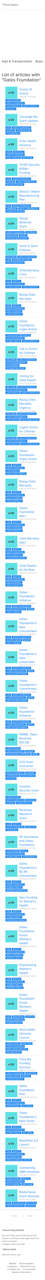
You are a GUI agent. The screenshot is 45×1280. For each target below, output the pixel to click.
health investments (16, 474)
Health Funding (14, 311)
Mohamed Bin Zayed (22, 260)
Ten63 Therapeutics (26, 182)
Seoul (24, 851)
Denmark (31, 773)
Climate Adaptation (16, 609)
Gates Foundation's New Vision (28, 1117)
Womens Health (14, 917)
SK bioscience (29, 857)
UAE (8, 260)
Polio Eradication (15, 263)
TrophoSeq (12, 830)
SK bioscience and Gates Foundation (28, 841)
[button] (6, 63)
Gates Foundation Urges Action (28, 325)
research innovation (16, 890)
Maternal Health (14, 988)
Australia (31, 232)
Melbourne (12, 235)
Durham (10, 182)
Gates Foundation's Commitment (28, 684)
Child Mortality (30, 287)
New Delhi (18, 152)
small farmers (13, 612)
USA (8, 128)
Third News (10, 4)
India (9, 152)
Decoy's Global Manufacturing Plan (29, 195)
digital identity (30, 106)
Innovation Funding (16, 920)
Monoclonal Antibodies (18, 754)
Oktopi (23, 235)
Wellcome (27, 158)
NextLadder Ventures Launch (27, 1033)
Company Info (13, 1269)
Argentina (31, 1073)
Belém (30, 609)
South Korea (12, 851)
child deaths (13, 471)
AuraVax (10, 803)
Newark (30, 751)
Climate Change (14, 640)
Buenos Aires (13, 1076)
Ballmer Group (14, 1052)
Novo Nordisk (13, 158)
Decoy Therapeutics (28, 208)
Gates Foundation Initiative (26, 596)
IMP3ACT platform (15, 211)
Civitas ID (11, 109)
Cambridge (11, 208)
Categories (12, 1266)
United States (13, 100)
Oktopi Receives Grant (25, 222)
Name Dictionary (27, 1266)
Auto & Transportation (17, 61)
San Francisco (13, 106)
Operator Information (21, 1272)
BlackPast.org (13, 1157)
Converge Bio (13, 133)
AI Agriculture (23, 130)
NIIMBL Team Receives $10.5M (28, 738)
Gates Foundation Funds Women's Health (26, 935)
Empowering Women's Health (27, 969)
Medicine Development (17, 238)
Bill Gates (27, 1106)
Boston (10, 130)
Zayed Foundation (29, 393)
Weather (12, 1263)
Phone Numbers (26, 1263)
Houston (31, 800)
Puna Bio (26, 1076)
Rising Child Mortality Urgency (27, 403)
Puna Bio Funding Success (25, 1063)
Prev (15, 1216)
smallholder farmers (17, 674)
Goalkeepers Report (16, 558)
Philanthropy (13, 1106)
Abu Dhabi (11, 257)
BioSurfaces (18, 1203)
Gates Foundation (15, 103)
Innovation (18, 1017)
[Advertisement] (22, 35)
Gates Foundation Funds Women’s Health (26, 1002)
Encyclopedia (29, 1269)
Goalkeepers (12, 365)
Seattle (16, 281)
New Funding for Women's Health (28, 901)
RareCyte (31, 827)
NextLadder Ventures (17, 1049)
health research (14, 955)
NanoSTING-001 (24, 803)
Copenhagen (12, 776)
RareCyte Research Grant (25, 814)
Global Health (13, 287)
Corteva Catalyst (15, 1079)
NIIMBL (35, 754)
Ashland (31, 1206)
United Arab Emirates (16, 363)
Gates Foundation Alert (26, 512)
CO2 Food (11, 779)
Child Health (12, 393)
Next (30, 1216)
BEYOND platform (15, 185)
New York (26, 1044)
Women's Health (14, 887)
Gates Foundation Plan (26, 1090)
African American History (19, 1160)
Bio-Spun (31, 1203)
